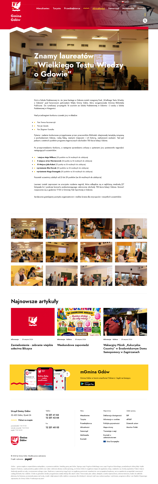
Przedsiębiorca (86, 423)
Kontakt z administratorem (109, 436)
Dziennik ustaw (132, 423)
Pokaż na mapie (25, 420)
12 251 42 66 (52, 417)
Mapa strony (139, 2)
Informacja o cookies (111, 419)
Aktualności (84, 427)
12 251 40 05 (52, 427)
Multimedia (84, 435)
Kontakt (83, 439)
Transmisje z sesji (109, 431)
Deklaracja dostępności (112, 415)
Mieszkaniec (85, 415)
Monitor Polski (132, 427)
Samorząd (84, 431)
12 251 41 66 (52, 415)
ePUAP (129, 419)
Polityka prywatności (111, 423)
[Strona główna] (16, 11)
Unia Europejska (113, 441)
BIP (126, 2)
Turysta (83, 419)
